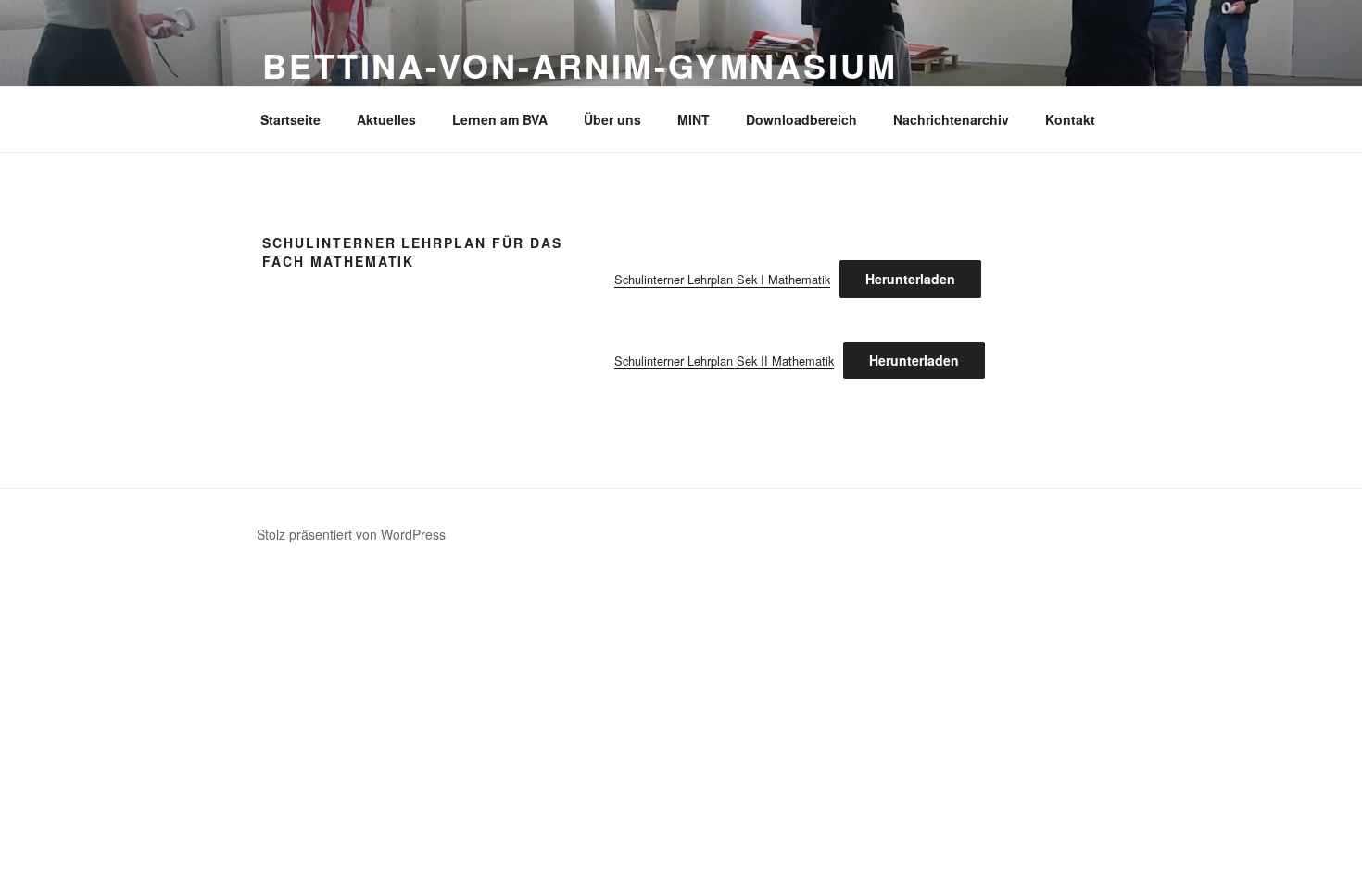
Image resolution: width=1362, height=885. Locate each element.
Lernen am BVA (500, 119)
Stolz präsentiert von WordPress (351, 534)
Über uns (612, 119)
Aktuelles (386, 119)
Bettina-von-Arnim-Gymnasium (580, 65)
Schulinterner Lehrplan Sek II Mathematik (724, 360)
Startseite (290, 119)
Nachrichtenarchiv (951, 119)
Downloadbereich (801, 119)
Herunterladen (910, 278)
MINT (693, 119)
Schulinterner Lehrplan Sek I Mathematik (722, 279)
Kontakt (1070, 119)
